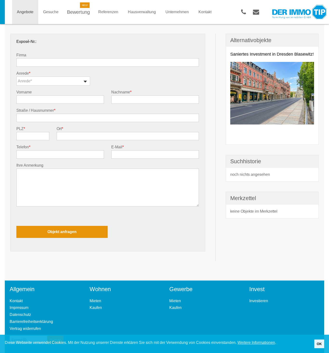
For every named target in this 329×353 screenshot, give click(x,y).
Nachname (121, 92)
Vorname (24, 92)
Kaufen (96, 308)
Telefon (23, 147)
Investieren (258, 301)
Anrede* (25, 81)
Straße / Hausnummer (35, 110)
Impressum (19, 308)
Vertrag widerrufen (25, 329)
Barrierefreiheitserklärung (31, 322)
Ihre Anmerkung (29, 165)
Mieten (95, 301)
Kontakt (16, 301)
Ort (60, 129)
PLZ (20, 129)
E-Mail (117, 147)
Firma (21, 55)
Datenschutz (20, 315)
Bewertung (78, 12)
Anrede (23, 73)
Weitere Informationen (256, 342)
